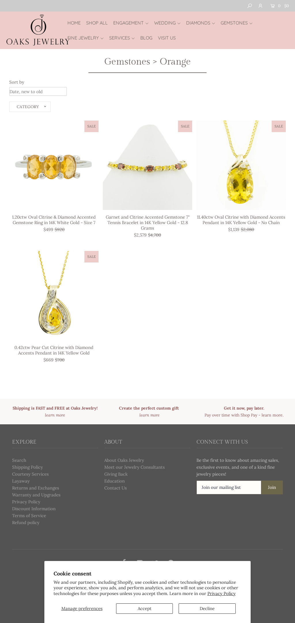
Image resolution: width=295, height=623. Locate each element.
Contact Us (115, 488)
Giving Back (116, 474)
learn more (272, 415)
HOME (74, 23)
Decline (207, 608)
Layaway (21, 481)
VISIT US (167, 38)
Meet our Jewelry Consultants (134, 467)
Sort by (16, 82)
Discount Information (34, 508)
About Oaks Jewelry (124, 460)
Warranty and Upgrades (36, 495)
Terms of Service (29, 515)
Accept (145, 608)
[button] (30, 107)
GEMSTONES (234, 23)
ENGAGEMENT (128, 23)
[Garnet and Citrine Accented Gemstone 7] (147, 165)
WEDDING (165, 23)
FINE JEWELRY (83, 38)
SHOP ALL (97, 23)
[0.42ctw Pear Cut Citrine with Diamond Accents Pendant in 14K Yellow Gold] (54, 295)
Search (19, 460)
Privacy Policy (221, 593)
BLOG (146, 38)
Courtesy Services (30, 474)
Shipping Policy (27, 467)
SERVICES (119, 38)
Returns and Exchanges (35, 488)
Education (114, 481)
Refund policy (25, 522)
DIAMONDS (198, 23)
